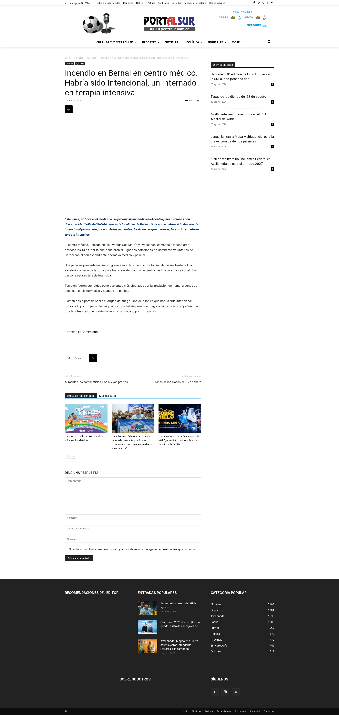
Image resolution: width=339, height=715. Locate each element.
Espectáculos (224, 711)
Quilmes (91, 57)
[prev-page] (67, 456)
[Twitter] (263, 3)
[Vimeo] (267, 3)
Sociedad (255, 711)
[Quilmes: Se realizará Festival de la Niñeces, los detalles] (86, 418)
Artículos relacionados (81, 395)
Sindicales (240, 711)
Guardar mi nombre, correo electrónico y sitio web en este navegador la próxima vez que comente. (132, 549)
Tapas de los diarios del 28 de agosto (238, 96)
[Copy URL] (69, 109)
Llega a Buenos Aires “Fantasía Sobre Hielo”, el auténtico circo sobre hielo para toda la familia (180, 440)
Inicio (68, 57)
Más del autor (107, 395)
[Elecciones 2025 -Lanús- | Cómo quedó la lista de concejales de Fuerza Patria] (147, 627)
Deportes (269, 711)
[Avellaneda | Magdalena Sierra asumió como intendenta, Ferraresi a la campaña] (147, 646)
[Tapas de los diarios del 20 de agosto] (147, 608)
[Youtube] (272, 3)
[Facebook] (254, 3)
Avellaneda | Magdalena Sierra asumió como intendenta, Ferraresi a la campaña (179, 644)
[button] (269, 42)
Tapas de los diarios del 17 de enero (178, 382)
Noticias (78, 57)
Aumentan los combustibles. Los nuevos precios (96, 382)
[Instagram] (258, 3)
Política (209, 711)
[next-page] (73, 456)
